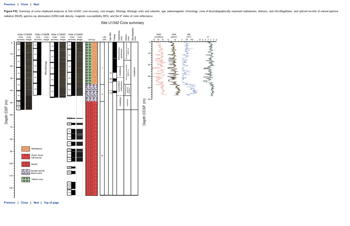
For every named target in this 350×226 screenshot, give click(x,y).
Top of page (51, 202)
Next (36, 4)
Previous (9, 4)
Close (24, 4)
